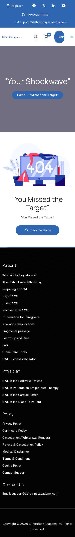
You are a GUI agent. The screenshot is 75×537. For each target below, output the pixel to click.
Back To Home (40, 230)
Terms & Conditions (16, 459)
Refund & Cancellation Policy (22, 445)
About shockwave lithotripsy (21, 282)
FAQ (5, 345)
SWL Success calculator (19, 359)
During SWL (10, 303)
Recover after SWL (15, 310)
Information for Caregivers (20, 317)
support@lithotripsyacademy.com (43, 22)
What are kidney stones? (19, 275)
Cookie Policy (11, 466)
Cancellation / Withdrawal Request (26, 438)
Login (61, 37)
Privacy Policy (11, 424)
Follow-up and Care (15, 338)
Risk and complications (18, 324)
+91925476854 (37, 15)
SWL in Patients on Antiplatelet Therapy (30, 388)
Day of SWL (10, 296)
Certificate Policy (14, 431)
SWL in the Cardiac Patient (21, 395)
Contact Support (13, 473)
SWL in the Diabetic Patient (21, 402)
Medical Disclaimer (15, 452)
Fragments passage (16, 331)
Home (21, 95)
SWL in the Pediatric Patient (22, 381)
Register (17, 6)
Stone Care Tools (14, 352)
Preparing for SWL (15, 289)
